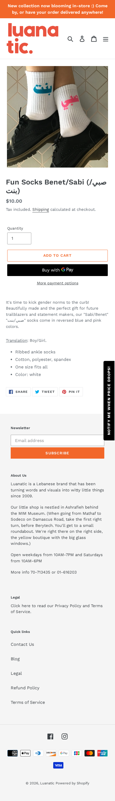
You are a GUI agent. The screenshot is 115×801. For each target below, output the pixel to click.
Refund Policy (25, 687)
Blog (15, 658)
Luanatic (47, 783)
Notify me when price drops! (109, 400)
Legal (16, 673)
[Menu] (106, 38)
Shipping (40, 209)
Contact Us (22, 644)
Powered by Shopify (72, 783)
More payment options (57, 283)
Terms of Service (28, 702)
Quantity (15, 228)
